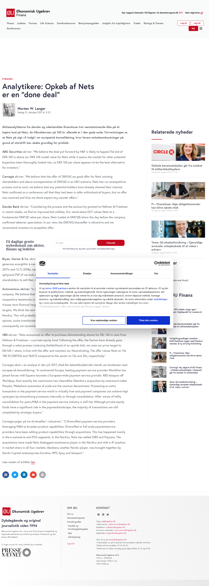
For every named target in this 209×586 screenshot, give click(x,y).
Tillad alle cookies (148, 320)
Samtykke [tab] (53, 273)
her (33, 462)
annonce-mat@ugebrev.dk (125, 530)
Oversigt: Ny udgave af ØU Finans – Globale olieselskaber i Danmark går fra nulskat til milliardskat (186, 370)
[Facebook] (98, 514)
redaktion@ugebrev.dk (115, 527)
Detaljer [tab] (87, 273)
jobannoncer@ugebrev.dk (119, 524)
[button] (201, 28)
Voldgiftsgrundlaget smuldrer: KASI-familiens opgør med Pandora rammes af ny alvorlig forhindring (186, 341)
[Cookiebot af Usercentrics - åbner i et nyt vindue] (156, 263)
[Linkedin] (103, 514)
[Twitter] (108, 514)
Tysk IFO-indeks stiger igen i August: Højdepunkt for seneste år (186, 310)
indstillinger (161, 299)
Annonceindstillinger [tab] (121, 273)
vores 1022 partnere (56, 288)
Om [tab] (156, 273)
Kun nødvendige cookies (104, 320)
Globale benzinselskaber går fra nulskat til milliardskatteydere (176, 167)
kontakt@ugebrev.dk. (118, 539)
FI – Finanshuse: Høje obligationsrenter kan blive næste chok (175, 205)
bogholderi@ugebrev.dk (116, 533)
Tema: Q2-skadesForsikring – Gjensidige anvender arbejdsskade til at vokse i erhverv (176, 246)
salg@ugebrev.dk (108, 521)
